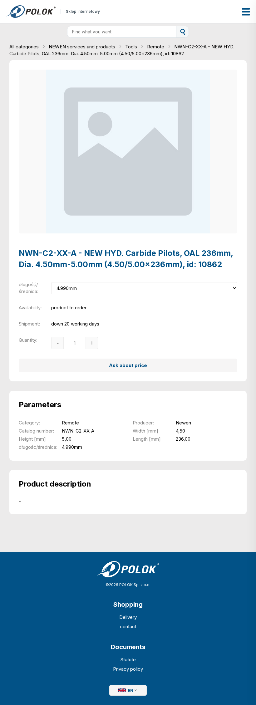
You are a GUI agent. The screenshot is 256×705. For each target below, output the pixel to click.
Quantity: (28, 340)
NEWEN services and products (82, 47)
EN (130, 690)
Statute (128, 660)
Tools (131, 47)
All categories (24, 47)
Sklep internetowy (83, 11)
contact (128, 626)
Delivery (128, 617)
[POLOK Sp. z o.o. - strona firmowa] (31, 11)
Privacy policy (128, 669)
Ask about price (128, 365)
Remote (156, 47)
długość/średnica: (28, 288)
